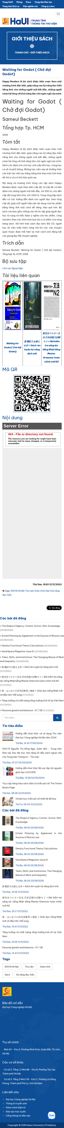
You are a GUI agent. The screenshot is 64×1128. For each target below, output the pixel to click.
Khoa (28, 2)
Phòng (19, 2)
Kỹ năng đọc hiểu (25, 974)
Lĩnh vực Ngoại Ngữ (12, 268)
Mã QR (10, 369)
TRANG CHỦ (21, 52)
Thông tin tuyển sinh (16, 1103)
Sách (48, 590)
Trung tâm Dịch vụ (10, 6)
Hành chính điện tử (15, 1107)
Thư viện (29, 590)
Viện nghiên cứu (30, 6)
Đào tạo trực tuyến (16, 1111)
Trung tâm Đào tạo (43, 2)
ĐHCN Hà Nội (18, 590)
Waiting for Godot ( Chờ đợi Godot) (12, 347)
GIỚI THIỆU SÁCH (39, 52)
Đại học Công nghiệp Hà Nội (20, 1099)
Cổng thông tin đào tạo (18, 1115)
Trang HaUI (7, 2)
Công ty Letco (48, 6)
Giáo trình (39, 590)
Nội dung (12, 418)
